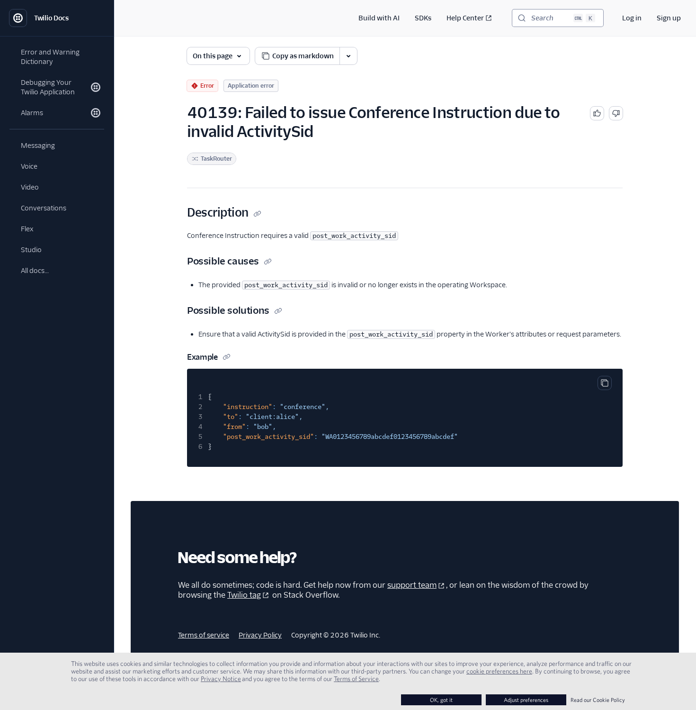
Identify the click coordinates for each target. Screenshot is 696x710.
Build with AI (379, 18)
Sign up (669, 18)
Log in (632, 18)
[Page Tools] (348, 55)
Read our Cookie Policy (598, 700)
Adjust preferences (526, 700)
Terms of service (203, 635)
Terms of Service (356, 679)
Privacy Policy (260, 635)
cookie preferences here (499, 671)
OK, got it (441, 700)
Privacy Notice (221, 679)
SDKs (423, 18)
